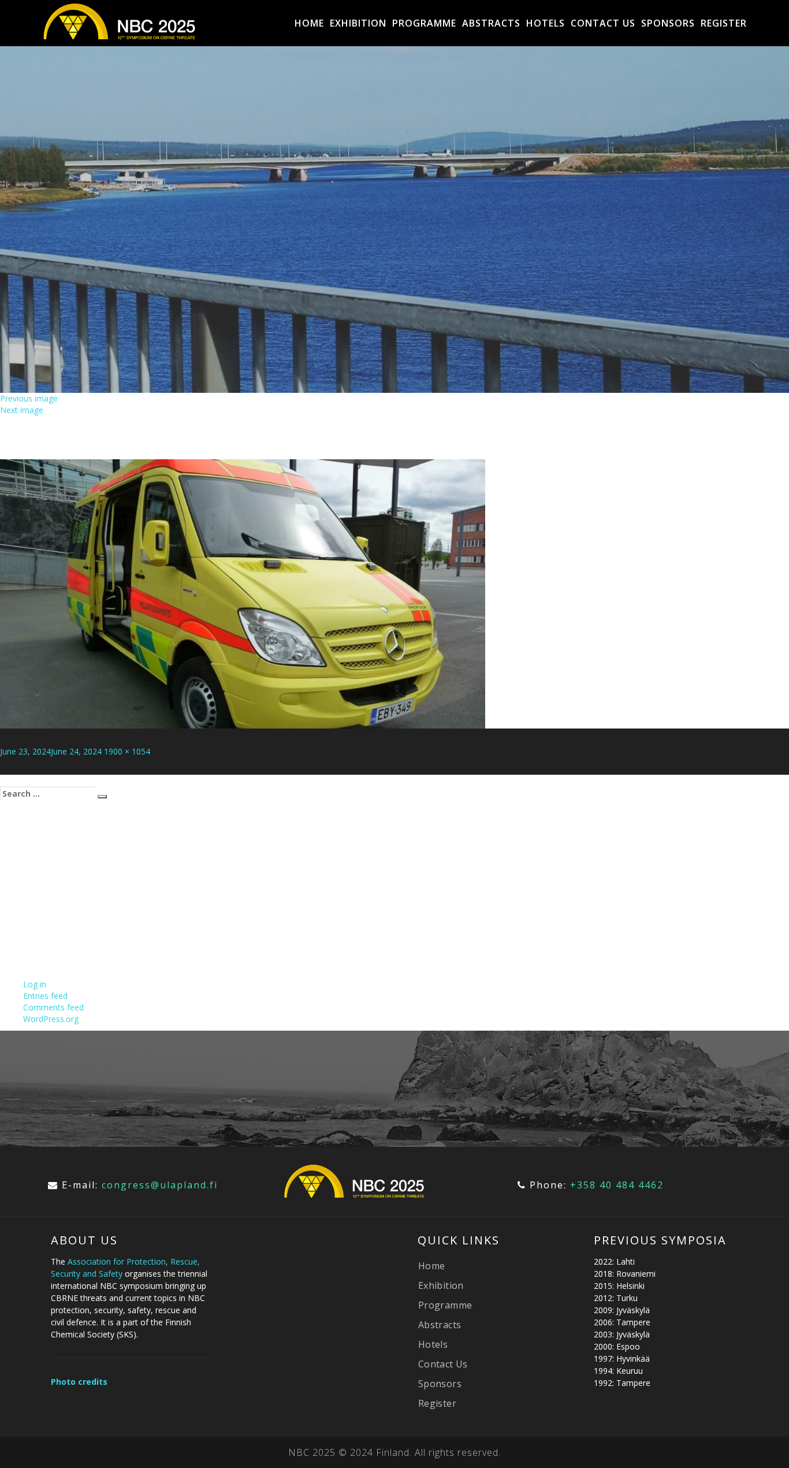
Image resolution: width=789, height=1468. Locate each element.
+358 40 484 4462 (617, 1185)
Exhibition (358, 23)
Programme (424, 23)
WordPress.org (51, 1018)
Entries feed (45, 995)
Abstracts (491, 23)
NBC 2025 (312, 1452)
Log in (34, 984)
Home (309, 23)
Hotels (545, 23)
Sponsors (668, 23)
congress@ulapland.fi (160, 1185)
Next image (21, 409)
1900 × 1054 (127, 751)
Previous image (29, 398)
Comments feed (53, 1007)
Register (724, 23)
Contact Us (603, 23)
